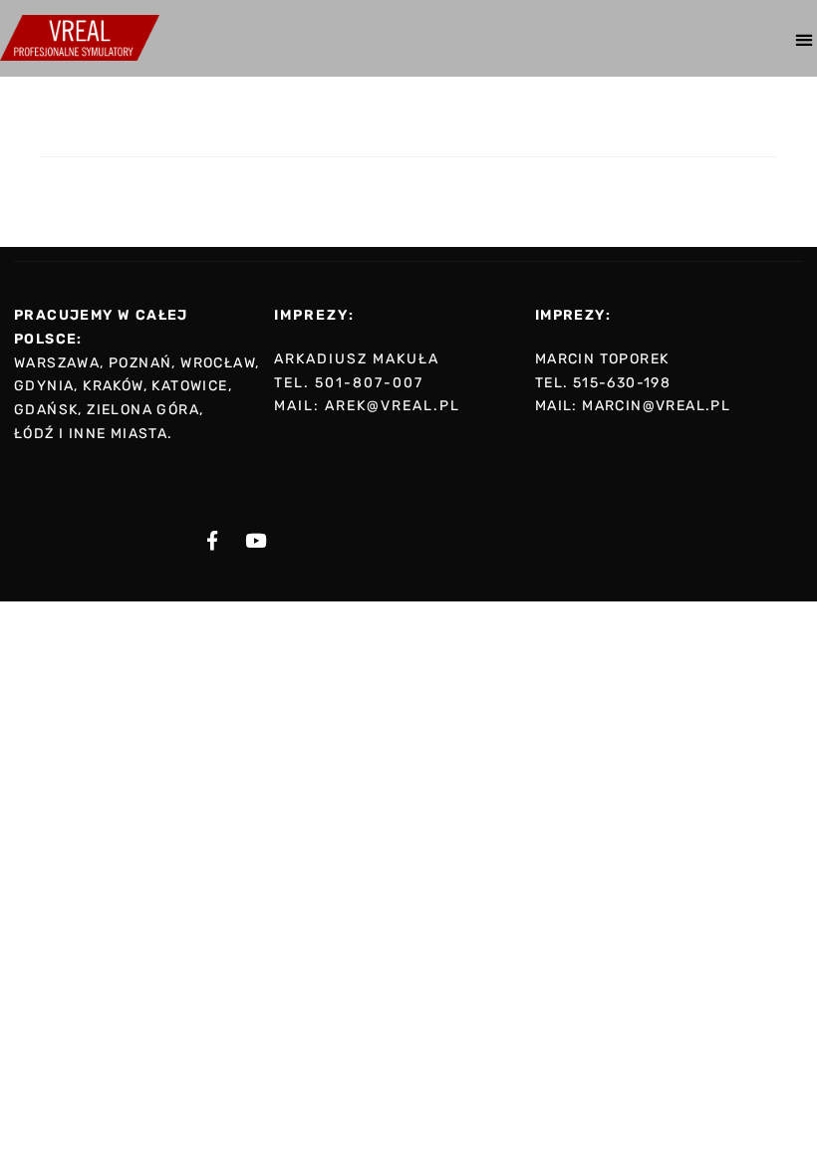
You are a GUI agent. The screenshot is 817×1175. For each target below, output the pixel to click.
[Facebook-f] (212, 541)
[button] (803, 39)
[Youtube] (255, 541)
